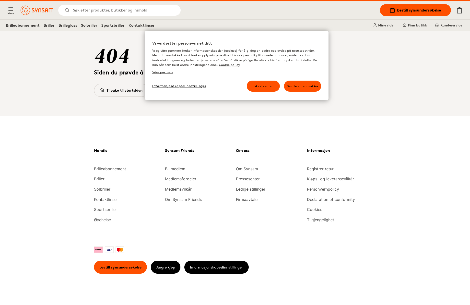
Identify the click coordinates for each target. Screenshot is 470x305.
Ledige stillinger (250, 189)
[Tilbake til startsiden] (37, 10)
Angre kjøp (165, 267)
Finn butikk (417, 25)
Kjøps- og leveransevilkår (330, 178)
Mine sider (386, 25)
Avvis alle (263, 86)
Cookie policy (229, 65)
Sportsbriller (113, 25)
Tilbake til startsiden (124, 90)
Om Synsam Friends (183, 199)
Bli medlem (175, 168)
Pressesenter (248, 178)
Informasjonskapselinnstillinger (216, 267)
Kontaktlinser (142, 25)
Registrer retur (320, 168)
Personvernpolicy (323, 189)
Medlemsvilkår (178, 189)
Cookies (314, 209)
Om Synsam (247, 168)
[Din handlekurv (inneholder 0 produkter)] (459, 10)
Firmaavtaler (247, 199)
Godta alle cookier (302, 86)
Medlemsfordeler (180, 178)
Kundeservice (451, 25)
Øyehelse (102, 219)
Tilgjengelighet (320, 219)
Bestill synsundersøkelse (419, 10)
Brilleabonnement (23, 25)
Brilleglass (68, 25)
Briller (49, 25)
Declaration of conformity (331, 199)
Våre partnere (162, 72)
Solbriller (89, 25)
